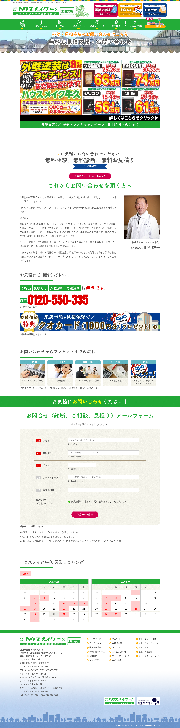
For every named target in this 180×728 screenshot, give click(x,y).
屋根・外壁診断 (145, 652)
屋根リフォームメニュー (149, 643)
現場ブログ (117, 647)
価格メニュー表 (97, 26)
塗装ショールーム (97, 652)
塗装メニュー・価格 (147, 639)
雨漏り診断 (143, 647)
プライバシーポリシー (122, 656)
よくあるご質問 (135, 26)
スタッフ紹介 (95, 660)
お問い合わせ (118, 660)
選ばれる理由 (95, 647)
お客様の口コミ (78, 26)
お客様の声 (117, 643)
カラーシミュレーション (149, 656)
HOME (22, 26)
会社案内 (60, 26)
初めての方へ (41, 26)
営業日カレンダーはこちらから (90, 176)
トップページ (95, 639)
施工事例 (116, 26)
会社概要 (93, 656)
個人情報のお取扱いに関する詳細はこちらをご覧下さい (99, 501)
